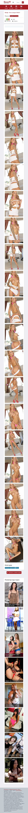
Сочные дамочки (10, 568)
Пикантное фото (8, 2)
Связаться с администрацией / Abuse (12, 789)
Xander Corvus (14, 16)
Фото (21, 8)
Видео (16, 8)
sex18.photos (18, 790)
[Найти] (23, 2)
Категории (11, 8)
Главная (6, 8)
